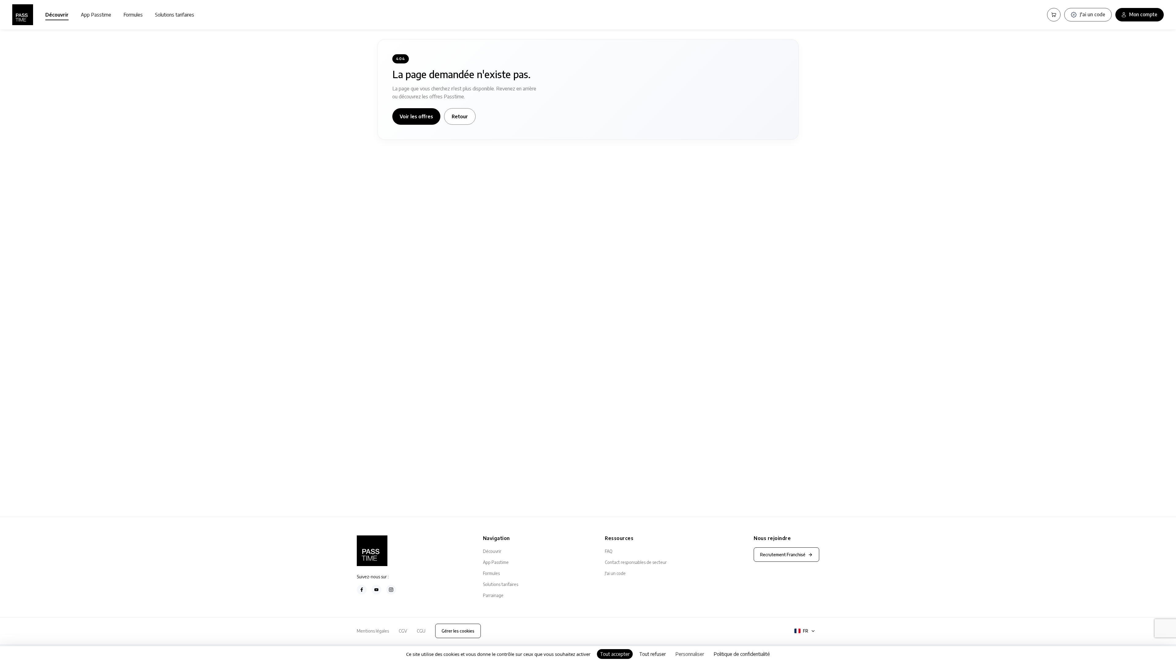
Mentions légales (373, 630)
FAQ (608, 551)
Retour (460, 116)
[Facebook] (362, 590)
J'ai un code (615, 573)
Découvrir (57, 15)
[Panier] (1054, 14)
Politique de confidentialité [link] (742, 654)
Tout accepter (615, 654)
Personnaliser (689, 654)
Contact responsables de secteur (636, 562)
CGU (421, 630)
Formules (133, 15)
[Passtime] (22, 14)
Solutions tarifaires (174, 15)
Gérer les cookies (458, 630)
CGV (403, 630)
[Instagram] (391, 590)
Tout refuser (652, 654)
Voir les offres (416, 116)
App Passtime (96, 15)
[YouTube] (376, 590)
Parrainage (493, 595)
